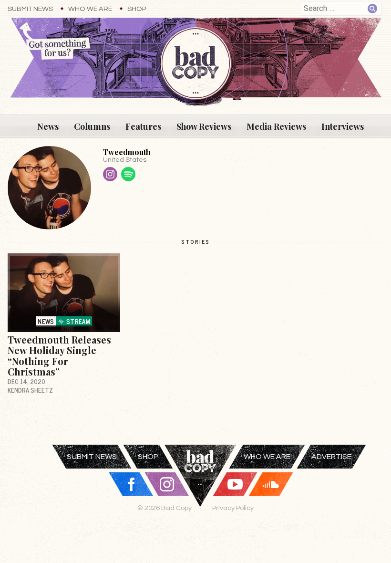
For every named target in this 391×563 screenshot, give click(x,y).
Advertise (331, 456)
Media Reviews (276, 126)
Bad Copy (200, 488)
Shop (136, 8)
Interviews (342, 126)
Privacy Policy (233, 507)
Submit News (30, 8)
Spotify (128, 174)
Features (143, 126)
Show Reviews (203, 126)
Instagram (110, 174)
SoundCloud (271, 484)
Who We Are (90, 8)
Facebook (131, 484)
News (48, 126)
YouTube (235, 484)
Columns (92, 126)
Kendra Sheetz (30, 390)
